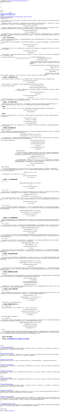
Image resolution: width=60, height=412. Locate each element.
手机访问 (17, 0)
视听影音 (18, 16)
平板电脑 (7, 16)
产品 (3, 10)
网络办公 (21, 16)
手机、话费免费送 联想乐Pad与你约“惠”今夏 (7, 403)
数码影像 (10, 16)
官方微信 (26, 0)
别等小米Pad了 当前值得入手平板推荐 (6, 353)
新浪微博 (23, 0)
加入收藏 (14, 0)
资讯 (1, 11)
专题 (27, 16)
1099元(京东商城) (18, 338)
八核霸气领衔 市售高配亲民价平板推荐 (6, 347)
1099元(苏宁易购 (25, 338)
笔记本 (5, 16)
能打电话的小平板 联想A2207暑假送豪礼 (7, 396)
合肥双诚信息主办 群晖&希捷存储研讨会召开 (7, 13)
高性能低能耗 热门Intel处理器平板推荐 (6, 364)
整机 (16, 16)
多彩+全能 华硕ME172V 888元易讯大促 (6, 390)
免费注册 (9, 0)
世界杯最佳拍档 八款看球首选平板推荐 (6, 359)
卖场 (31, 16)
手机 (3, 16)
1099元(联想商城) (10, 338)
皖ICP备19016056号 (11, 410)
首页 (1, 16)
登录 (11, 0)
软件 (29, 16)
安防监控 (25, 16)
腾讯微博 (20, 0)
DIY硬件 (14, 16)
